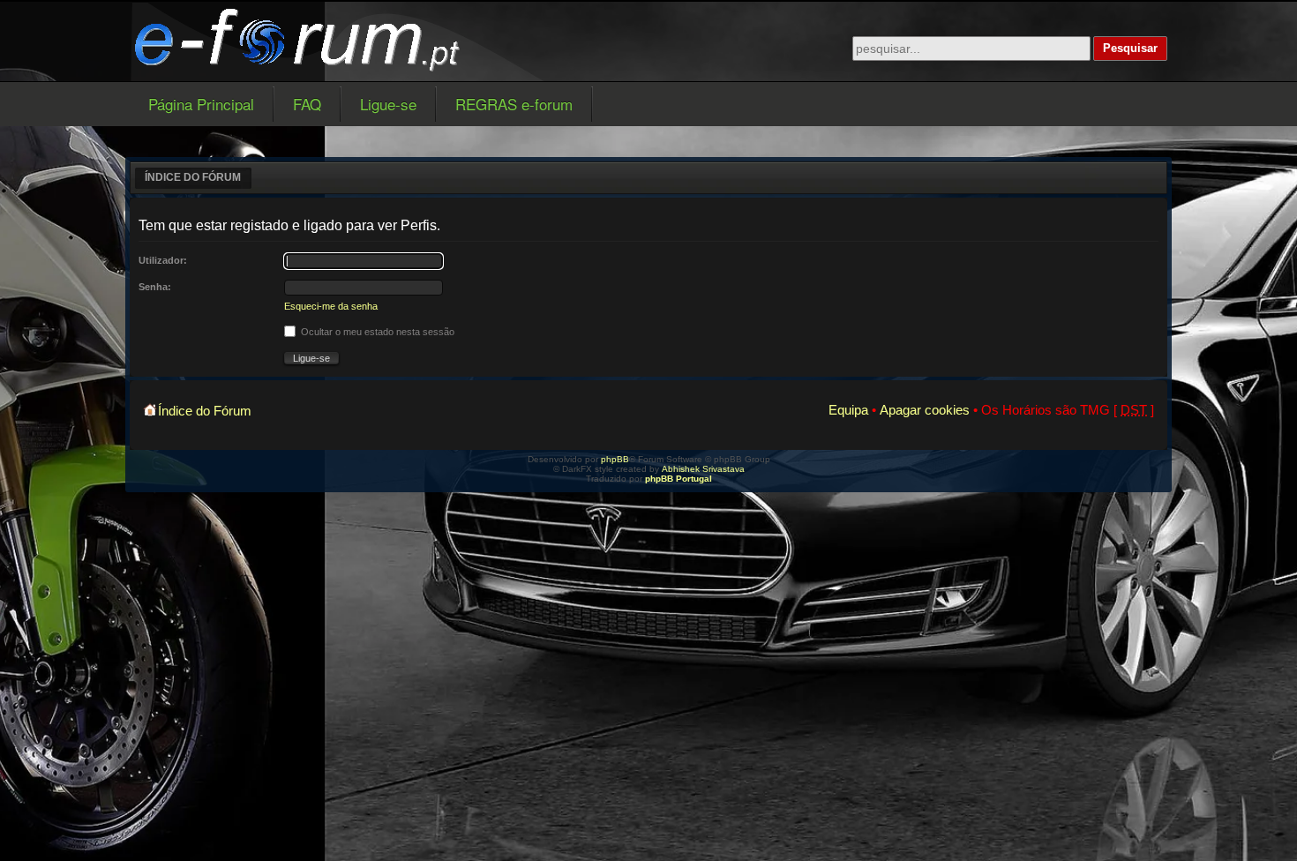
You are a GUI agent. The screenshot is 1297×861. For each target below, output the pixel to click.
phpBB (615, 459)
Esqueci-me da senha (331, 306)
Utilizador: (163, 260)
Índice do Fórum (193, 177)
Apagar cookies (925, 409)
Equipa (848, 409)
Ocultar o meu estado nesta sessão (376, 331)
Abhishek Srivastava (703, 469)
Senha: (155, 286)
